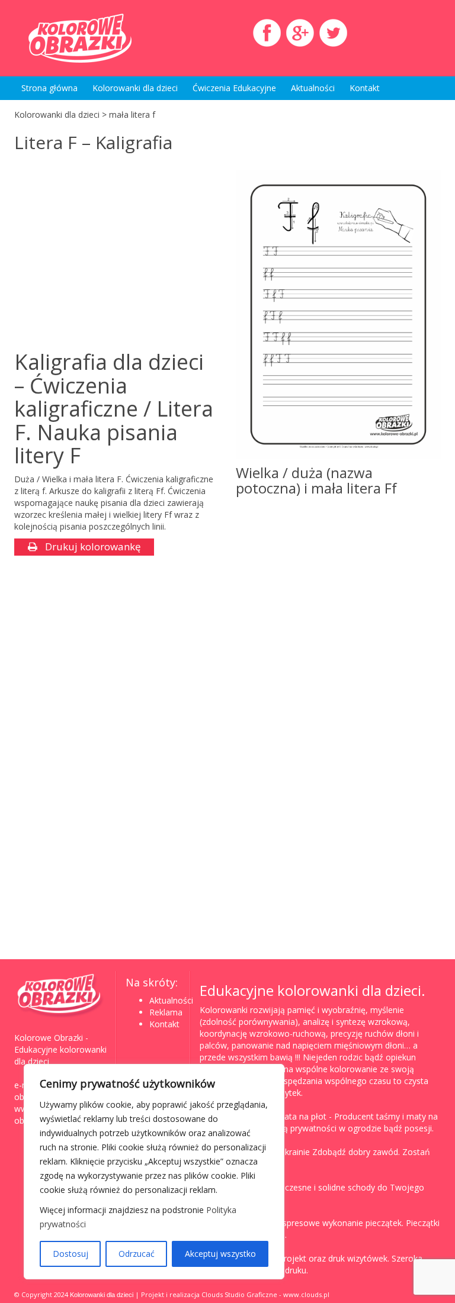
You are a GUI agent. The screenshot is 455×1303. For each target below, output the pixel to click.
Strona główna (49, 87)
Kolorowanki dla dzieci (135, 87)
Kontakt (365, 87)
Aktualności (313, 87)
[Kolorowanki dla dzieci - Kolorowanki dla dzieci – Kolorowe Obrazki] (79, 38)
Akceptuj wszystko (220, 1253)
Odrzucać (136, 1253)
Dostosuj (70, 1253)
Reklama (165, 1012)
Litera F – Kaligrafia (93, 142)
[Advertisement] (113, 253)
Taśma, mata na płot (285, 1116)
